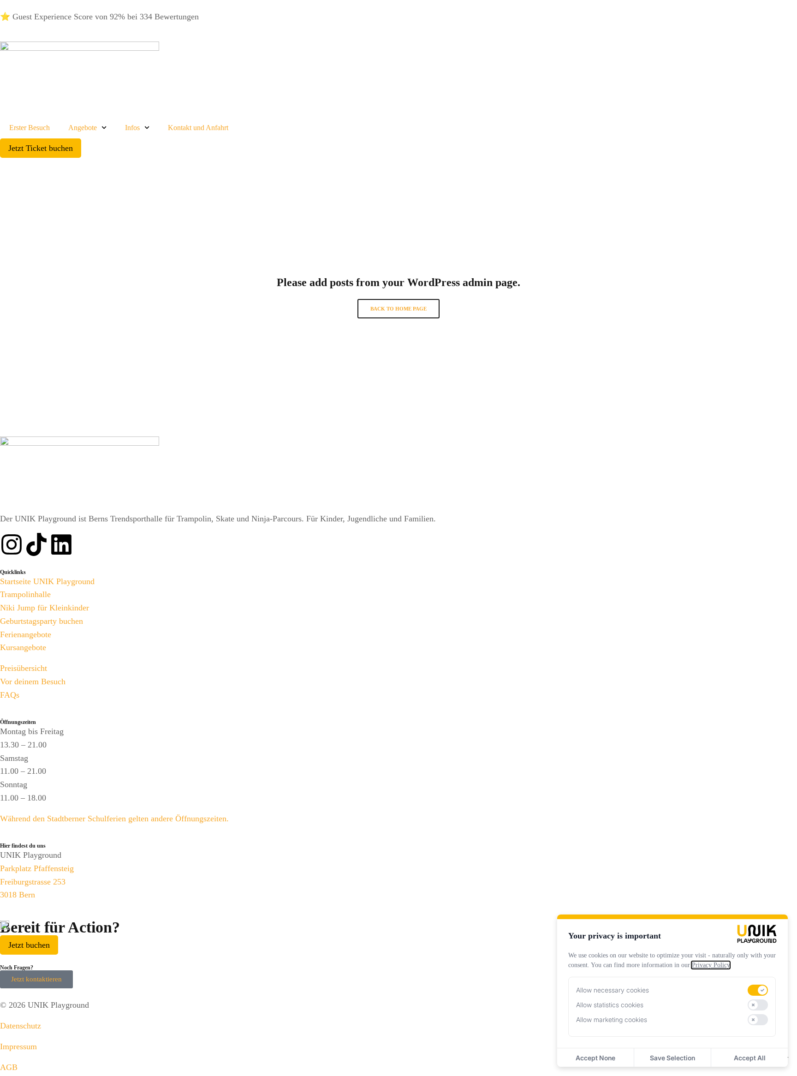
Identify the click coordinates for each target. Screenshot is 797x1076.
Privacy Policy (711, 965)
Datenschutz (20, 1025)
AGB (9, 1067)
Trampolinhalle (25, 594)
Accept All (750, 1058)
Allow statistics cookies (609, 1005)
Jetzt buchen (29, 945)
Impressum (18, 1046)
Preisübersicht (23, 668)
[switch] (758, 990)
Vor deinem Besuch (32, 681)
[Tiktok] (36, 544)
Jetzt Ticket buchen (40, 148)
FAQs (9, 694)
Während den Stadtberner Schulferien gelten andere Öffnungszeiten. (114, 818)
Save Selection (672, 1058)
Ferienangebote (25, 634)
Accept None (595, 1058)
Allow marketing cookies (611, 1019)
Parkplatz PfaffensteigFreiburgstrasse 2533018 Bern (37, 882)
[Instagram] (11, 544)
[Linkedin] (61, 544)
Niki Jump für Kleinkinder (44, 607)
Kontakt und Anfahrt (198, 128)
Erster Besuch (29, 128)
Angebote (82, 128)
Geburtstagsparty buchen (41, 621)
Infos (132, 128)
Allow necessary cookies (612, 990)
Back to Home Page (398, 308)
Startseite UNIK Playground (47, 581)
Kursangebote (23, 647)
